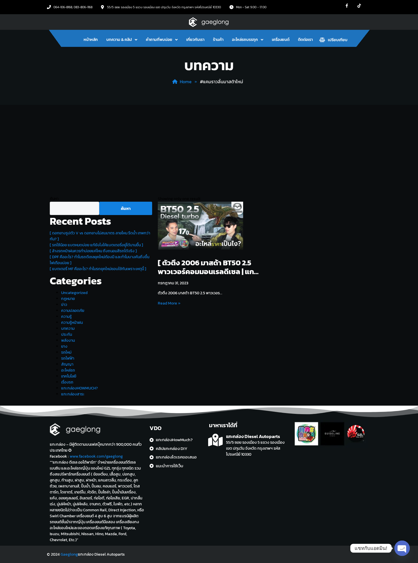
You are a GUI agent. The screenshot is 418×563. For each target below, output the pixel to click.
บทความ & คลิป (119, 40)
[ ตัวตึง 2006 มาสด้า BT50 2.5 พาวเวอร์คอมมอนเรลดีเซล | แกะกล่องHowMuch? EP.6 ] (207, 267)
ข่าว (64, 305)
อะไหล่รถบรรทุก (245, 40)
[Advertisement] (209, 147)
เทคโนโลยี (68, 376)
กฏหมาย (68, 299)
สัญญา (67, 364)
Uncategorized (74, 293)
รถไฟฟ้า (67, 358)
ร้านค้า (218, 40)
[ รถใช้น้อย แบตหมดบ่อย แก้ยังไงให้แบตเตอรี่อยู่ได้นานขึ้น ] (96, 245)
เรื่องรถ (67, 382)
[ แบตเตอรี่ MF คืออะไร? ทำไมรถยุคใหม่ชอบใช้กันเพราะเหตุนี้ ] (98, 269)
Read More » (169, 303)
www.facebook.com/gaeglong (96, 456)
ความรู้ (66, 317)
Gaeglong (69, 554)
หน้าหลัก (91, 40)
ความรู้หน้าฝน (72, 323)
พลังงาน (68, 340)
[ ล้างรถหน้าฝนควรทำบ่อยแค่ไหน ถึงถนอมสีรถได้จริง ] (93, 251)
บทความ (68, 328)
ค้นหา (54, 199)
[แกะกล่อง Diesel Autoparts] (215, 440)
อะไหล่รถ (68, 370)
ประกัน (66, 334)
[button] (122, 40)
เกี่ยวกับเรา (195, 40)
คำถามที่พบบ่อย (159, 40)
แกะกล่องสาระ (72, 394)
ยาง (64, 346)
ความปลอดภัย (72, 311)
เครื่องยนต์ (280, 40)
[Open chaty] (402, 548)
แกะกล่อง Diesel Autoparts (253, 436)
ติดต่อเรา (305, 40)
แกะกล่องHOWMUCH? (79, 388)
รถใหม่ (66, 352)
